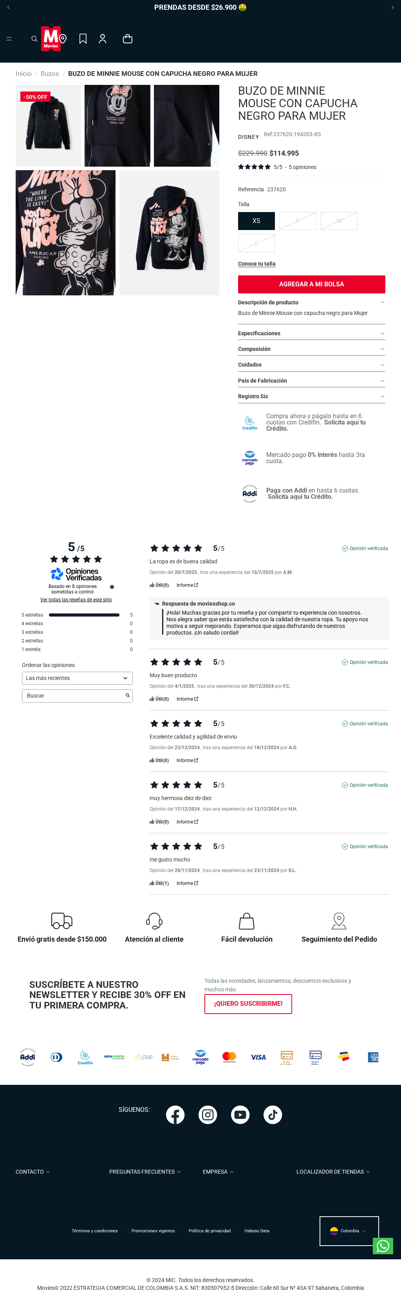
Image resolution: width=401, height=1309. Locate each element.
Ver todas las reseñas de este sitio (76, 599)
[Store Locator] (63, 38)
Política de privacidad (210, 1230)
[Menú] (9, 39)
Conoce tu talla (257, 264)
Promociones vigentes (153, 1230)
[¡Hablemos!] (383, 1246)
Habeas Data (256, 1230)
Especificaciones (259, 333)
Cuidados (250, 364)
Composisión (254, 349)
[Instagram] (208, 1115)
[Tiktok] (273, 1115)
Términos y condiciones (95, 1230)
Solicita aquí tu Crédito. (300, 496)
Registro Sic (253, 396)
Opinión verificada (369, 548)
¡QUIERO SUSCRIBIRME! (248, 1003)
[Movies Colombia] (51, 38)
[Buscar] (34, 38)
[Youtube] (240, 1115)
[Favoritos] (83, 38)
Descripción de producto (268, 302)
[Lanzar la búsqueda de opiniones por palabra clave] (128, 696)
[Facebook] (175, 1115)
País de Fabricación (262, 381)
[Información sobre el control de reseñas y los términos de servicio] (112, 587)
